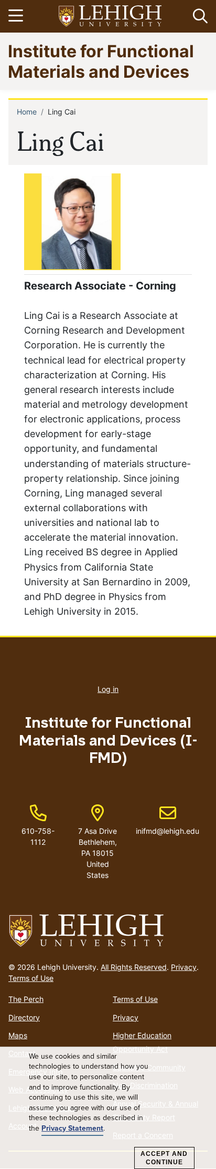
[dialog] (108, 1108)
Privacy (184, 967)
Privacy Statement (72, 1128)
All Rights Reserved (134, 967)
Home (27, 112)
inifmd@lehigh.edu (167, 820)
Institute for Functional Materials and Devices (101, 60)
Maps (17, 1035)
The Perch (26, 999)
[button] (198, 16)
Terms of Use (30, 978)
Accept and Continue (164, 1158)
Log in (108, 689)
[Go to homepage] (108, 931)
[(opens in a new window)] (110, 16)
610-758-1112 (38, 836)
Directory (24, 1017)
